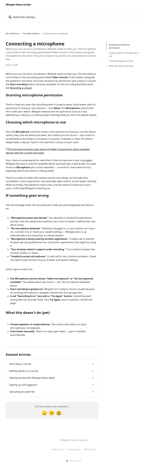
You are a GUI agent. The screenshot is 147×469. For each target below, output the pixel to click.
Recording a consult (21, 87)
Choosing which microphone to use (124, 54)
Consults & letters (31, 33)
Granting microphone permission (119, 46)
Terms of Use (58, 449)
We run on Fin (75, 460)
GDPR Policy (89, 449)
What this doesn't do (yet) (121, 66)
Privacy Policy (74, 449)
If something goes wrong (121, 61)
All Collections (12, 33)
